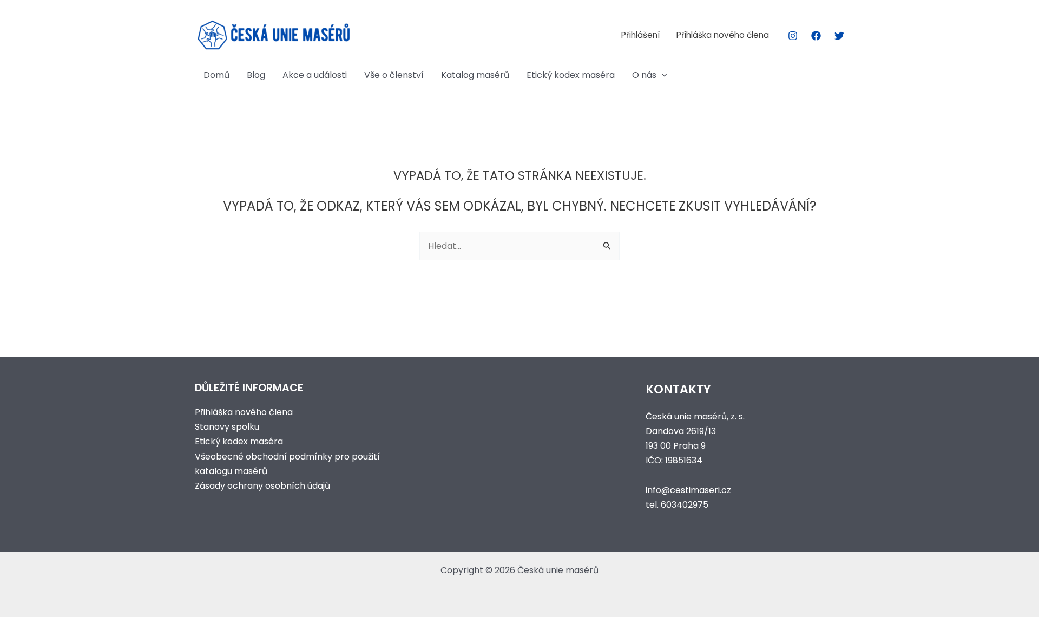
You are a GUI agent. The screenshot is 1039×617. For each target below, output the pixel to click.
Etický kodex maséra (571, 75)
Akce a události (314, 75)
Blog (256, 75)
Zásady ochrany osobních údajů (262, 486)
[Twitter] (839, 36)
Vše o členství (394, 75)
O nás (644, 75)
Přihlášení (640, 35)
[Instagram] (793, 36)
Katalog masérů (475, 75)
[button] (661, 75)
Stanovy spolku (227, 427)
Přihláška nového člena (722, 35)
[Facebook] (816, 36)
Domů (216, 75)
